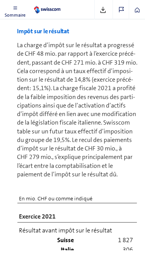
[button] (15, 9)
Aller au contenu (58, 5)
